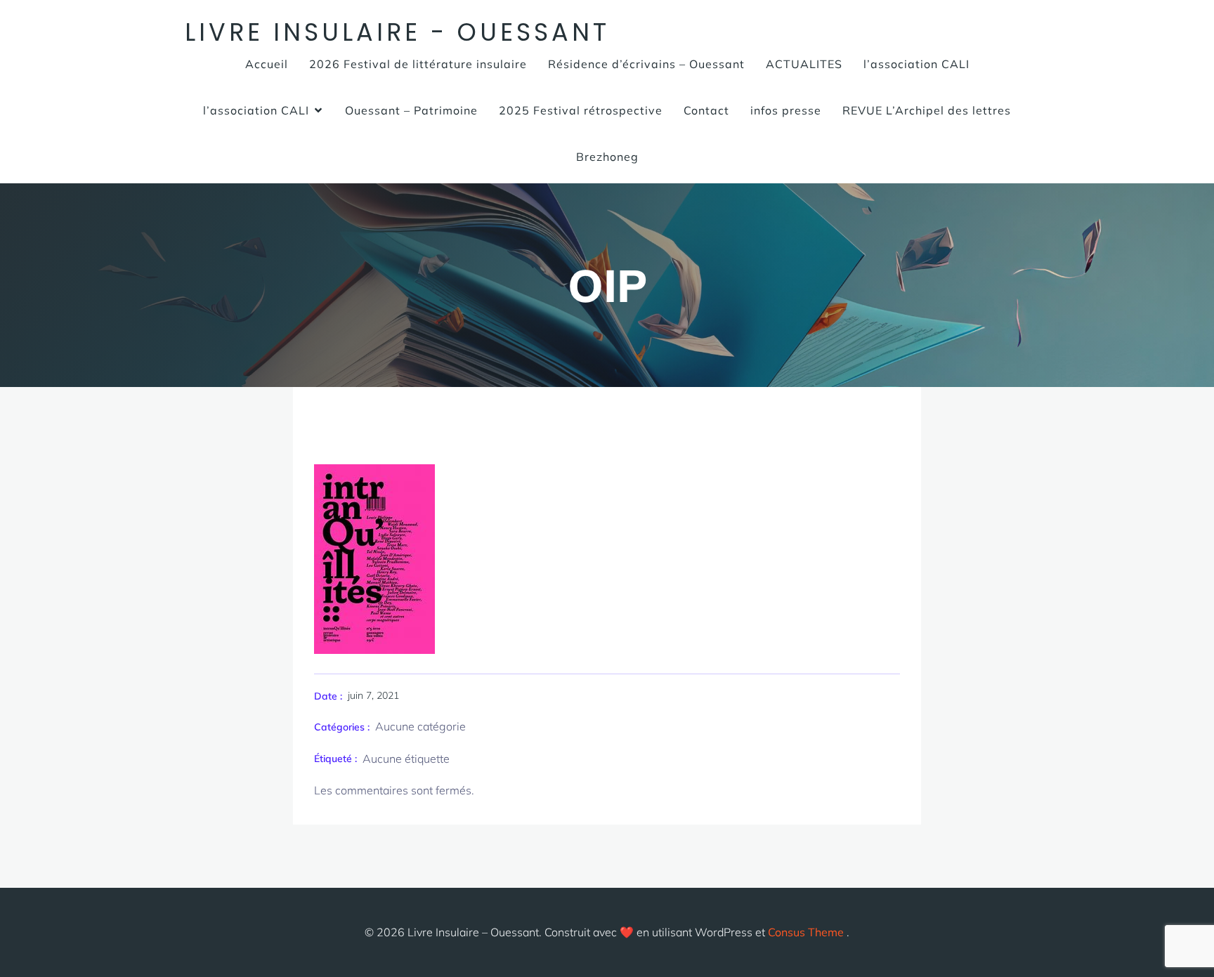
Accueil (266, 64)
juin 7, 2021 (373, 695)
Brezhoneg (607, 157)
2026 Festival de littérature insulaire (418, 64)
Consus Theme (806, 932)
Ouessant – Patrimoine (411, 110)
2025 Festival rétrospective (581, 110)
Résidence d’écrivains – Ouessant (646, 64)
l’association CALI (916, 64)
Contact (706, 110)
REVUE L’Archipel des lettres (926, 110)
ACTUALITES (804, 64)
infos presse (785, 110)
